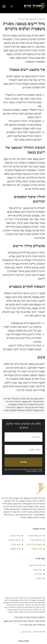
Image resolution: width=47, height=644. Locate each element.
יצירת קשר (37, 570)
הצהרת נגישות (23, 641)
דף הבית (41, 19)
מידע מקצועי (15, 549)
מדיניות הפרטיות (36, 471)
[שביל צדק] (34, 6)
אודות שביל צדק (35, 565)
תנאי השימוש (12, 469)
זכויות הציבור (37, 549)
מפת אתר (38, 574)
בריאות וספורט (14, 540)
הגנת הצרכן (15, 544)
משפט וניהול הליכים (34, 544)
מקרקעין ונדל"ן (36, 540)
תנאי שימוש (26, 632)
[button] (11, 6)
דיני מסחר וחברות (35, 536)
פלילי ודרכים (15, 536)
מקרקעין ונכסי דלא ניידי (27, 19)
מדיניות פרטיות (39, 632)
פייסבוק (39, 578)
